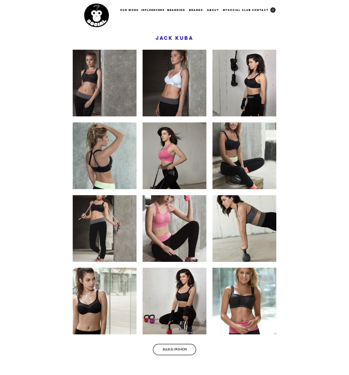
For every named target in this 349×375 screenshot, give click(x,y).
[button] (105, 83)
